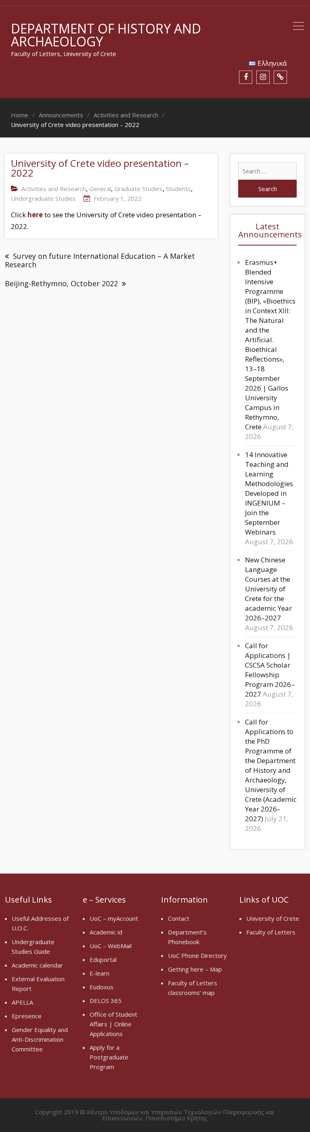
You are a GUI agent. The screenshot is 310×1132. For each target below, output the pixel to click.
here (35, 214)
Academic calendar (37, 965)
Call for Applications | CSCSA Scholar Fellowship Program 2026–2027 (270, 670)
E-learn (99, 973)
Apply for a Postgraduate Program (109, 1057)
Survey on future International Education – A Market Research (100, 260)
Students (178, 189)
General (100, 189)
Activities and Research (53, 189)
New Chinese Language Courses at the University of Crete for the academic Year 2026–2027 (268, 588)
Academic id (106, 932)
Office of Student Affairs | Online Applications (113, 1024)
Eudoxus (101, 987)
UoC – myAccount (114, 918)
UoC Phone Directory (197, 955)
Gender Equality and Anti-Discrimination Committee (40, 1039)
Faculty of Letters (270, 932)
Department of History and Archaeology (106, 35)
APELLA (22, 1002)
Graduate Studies (138, 189)
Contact (178, 918)
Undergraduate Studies (43, 198)
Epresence (27, 1016)
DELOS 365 (105, 1001)
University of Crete (272, 918)
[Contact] (280, 77)
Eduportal (103, 959)
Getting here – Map (195, 969)
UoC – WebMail (111, 946)
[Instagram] (263, 77)
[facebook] (245, 77)
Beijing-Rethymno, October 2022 (61, 283)
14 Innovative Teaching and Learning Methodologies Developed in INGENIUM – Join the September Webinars (269, 493)
